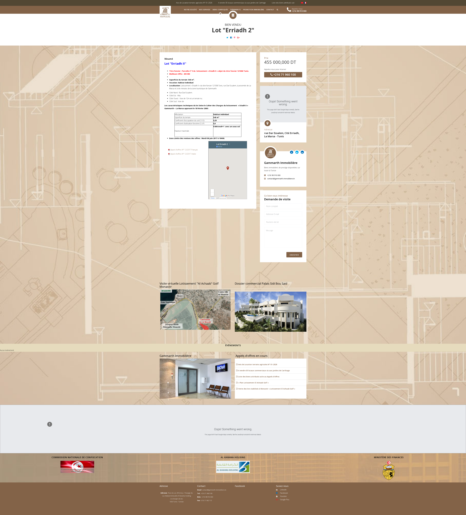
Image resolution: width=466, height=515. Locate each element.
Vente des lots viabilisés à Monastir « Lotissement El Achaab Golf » (266, 389)
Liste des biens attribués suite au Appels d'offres (221, 3)
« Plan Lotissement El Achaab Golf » (260, 3)
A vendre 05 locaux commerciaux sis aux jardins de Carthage (172, 3)
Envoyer (294, 255)
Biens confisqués (220, 10)
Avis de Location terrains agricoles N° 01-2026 (257, 364)
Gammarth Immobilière (280, 163)
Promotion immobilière (253, 10)
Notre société (190, 10)
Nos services (204, 10)
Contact (270, 10)
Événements (235, 10)
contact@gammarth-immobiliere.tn (214, 490)
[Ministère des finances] (389, 470)
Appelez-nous (297, 9)
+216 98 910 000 (299, 11)
